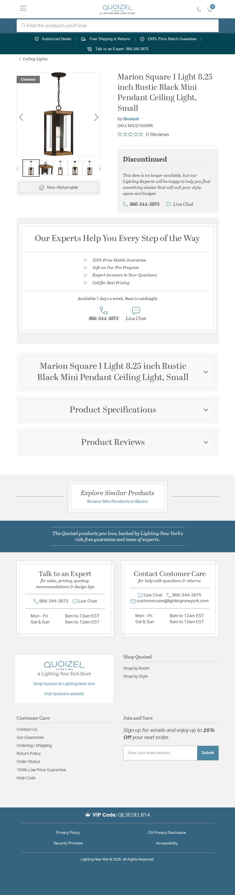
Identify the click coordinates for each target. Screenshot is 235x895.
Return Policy (29, 754)
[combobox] (118, 25)
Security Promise (68, 843)
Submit (208, 753)
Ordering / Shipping (34, 746)
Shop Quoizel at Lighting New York (64, 684)
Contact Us (27, 730)
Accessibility (167, 843)
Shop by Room (136, 669)
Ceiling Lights (35, 59)
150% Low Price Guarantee (41, 770)
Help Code (26, 778)
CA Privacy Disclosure (167, 833)
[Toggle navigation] (23, 9)
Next (96, 117)
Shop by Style (135, 677)
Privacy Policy (68, 833)
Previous (21, 117)
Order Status (28, 762)
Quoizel (131, 119)
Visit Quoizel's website (64, 694)
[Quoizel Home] (117, 9)
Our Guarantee (30, 738)
